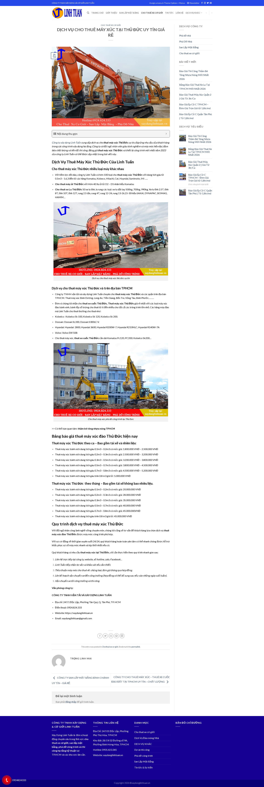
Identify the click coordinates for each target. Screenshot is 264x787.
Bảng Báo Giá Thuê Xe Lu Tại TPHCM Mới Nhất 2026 (194, 86)
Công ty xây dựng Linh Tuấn (66, 142)
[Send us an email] (211, 3)
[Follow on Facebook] (202, 3)
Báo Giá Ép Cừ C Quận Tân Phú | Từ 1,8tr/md (195, 116)
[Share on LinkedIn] (122, 635)
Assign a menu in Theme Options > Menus (167, 3)
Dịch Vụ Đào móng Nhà (146, 737)
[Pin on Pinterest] (116, 635)
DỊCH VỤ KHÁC (193, 13)
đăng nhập (70, 701)
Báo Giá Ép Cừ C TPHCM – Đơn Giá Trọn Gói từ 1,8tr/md (195, 106)
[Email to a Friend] (111, 635)
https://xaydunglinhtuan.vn (79, 612)
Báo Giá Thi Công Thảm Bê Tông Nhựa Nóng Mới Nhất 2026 (194, 75)
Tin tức (169, 13)
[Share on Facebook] (99, 635)
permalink (135, 647)
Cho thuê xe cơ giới (152, 13)
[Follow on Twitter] (208, 3)
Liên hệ (179, 13)
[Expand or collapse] (166, 134)
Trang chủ (97, 13)
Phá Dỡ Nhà (185, 41)
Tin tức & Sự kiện (143, 767)
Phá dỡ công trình (143, 755)
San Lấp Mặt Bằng (129, 13)
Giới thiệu (111, 13)
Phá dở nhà (185, 35)
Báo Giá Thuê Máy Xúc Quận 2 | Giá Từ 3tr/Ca (195, 96)
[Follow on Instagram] (205, 3)
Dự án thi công (142, 749)
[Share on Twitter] (105, 635)
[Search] (88, 13)
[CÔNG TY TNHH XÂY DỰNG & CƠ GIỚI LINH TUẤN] (67, 13)
